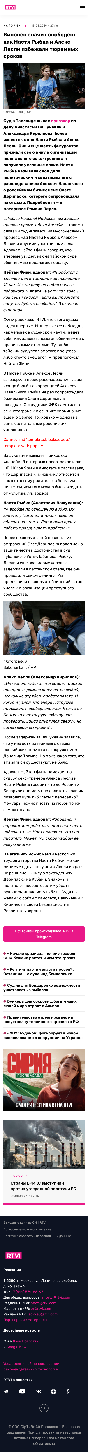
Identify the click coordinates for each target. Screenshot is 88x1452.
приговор (60, 120)
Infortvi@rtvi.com (55, 1297)
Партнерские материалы (25, 1320)
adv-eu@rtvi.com (43, 1314)
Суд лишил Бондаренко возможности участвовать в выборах (41, 987)
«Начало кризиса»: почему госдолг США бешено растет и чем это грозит (39, 955)
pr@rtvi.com (41, 1308)
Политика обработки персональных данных (37, 1236)
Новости (19, 1175)
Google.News (17, 1347)
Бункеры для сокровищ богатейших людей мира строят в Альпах (40, 1003)
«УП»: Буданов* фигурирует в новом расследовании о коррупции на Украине (43, 1035)
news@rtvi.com (43, 1303)
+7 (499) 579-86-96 (27, 1292)
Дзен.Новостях (26, 1341)
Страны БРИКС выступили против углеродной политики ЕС (43, 1186)
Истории (12, 25)
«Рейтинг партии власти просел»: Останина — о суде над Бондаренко (38, 971)
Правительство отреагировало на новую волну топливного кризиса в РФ (41, 1019)
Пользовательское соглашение (27, 1229)
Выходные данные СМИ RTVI (24, 1222)
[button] (83, 7)
